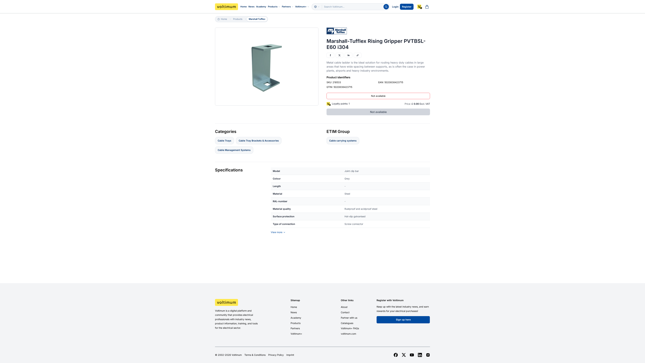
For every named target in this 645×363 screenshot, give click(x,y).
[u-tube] (412, 355)
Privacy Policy (276, 355)
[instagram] (428, 355)
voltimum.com (348, 333)
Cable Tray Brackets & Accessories (259, 140)
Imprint (290, 355)
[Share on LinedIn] (348, 55)
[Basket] (427, 7)
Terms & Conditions (255, 355)
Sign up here (403, 319)
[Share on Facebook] (330, 55)
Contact (345, 312)
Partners (286, 6)
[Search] (386, 6)
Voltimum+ (301, 6)
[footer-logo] (240, 302)
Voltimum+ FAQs (350, 328)
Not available (378, 95)
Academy (261, 6)
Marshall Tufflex (257, 19)
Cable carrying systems (343, 140)
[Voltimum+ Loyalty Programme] (420, 7)
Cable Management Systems (234, 150)
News (251, 6)
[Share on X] (339, 55)
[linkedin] (420, 355)
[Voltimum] (226, 6)
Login (395, 6)
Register (407, 6)
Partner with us (349, 317)
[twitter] (404, 355)
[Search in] (316, 6)
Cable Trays (224, 140)
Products (272, 6)
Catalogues (347, 323)
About (344, 307)
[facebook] (396, 355)
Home (243, 6)
